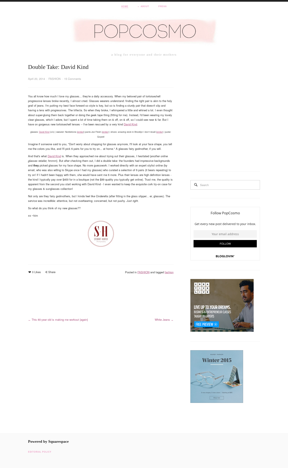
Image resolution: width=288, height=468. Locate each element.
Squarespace (58, 441)
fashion (169, 272)
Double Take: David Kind (58, 67)
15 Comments (72, 78)
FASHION (54, 79)
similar (80, 131)
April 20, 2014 (36, 79)
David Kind (130, 124)
